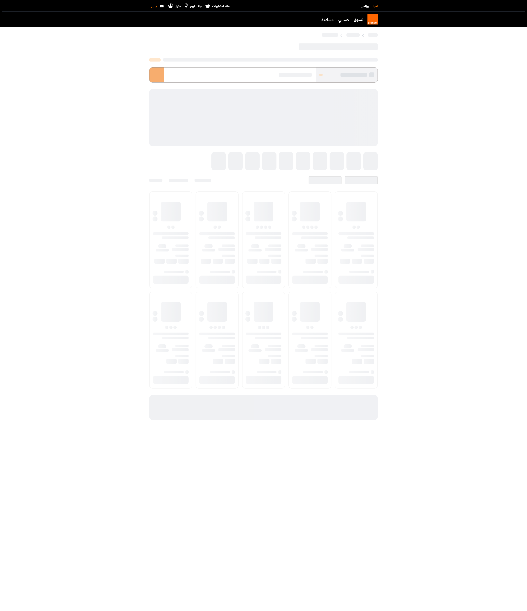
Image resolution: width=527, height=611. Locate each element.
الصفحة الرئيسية (366, 35)
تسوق (358, 19)
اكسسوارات (315, 35)
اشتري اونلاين (339, 35)
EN (162, 6)
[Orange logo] (370, 19)
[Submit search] (156, 72)
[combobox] (232, 72)
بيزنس (365, 6)
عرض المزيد (155, 57)
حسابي (343, 19)
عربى (154, 6)
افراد (375, 6)
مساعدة (327, 19)
